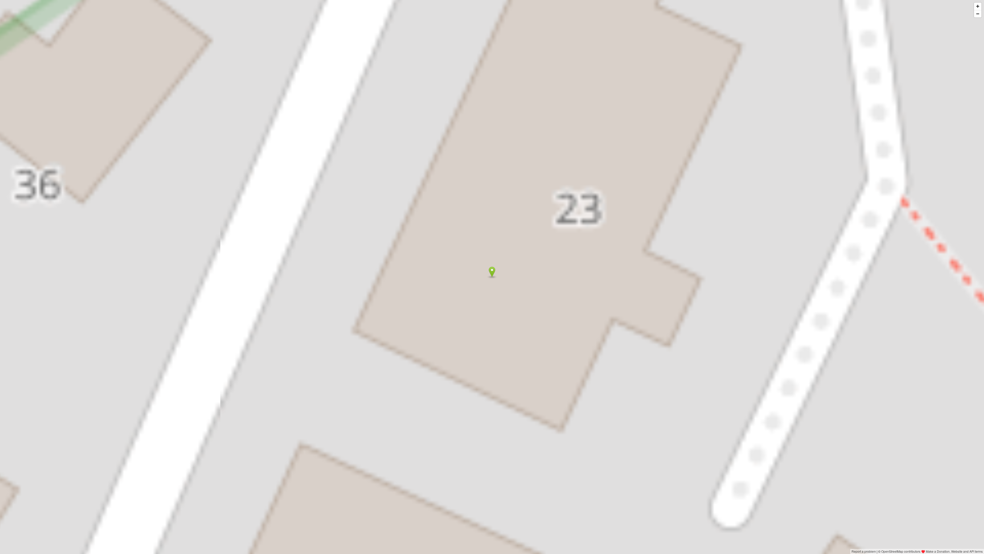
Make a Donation (938, 551)
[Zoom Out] (977, 13)
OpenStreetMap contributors (900, 551)
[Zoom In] (977, 6)
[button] (492, 272)
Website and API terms (967, 551)
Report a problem (864, 551)
